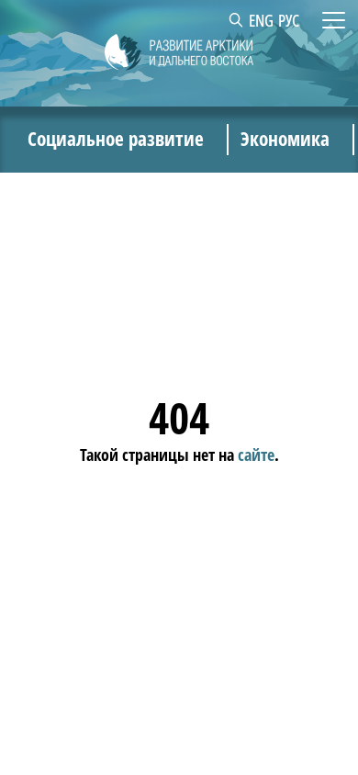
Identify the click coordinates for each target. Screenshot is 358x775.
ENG (261, 20)
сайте (256, 455)
